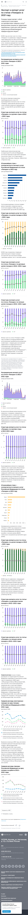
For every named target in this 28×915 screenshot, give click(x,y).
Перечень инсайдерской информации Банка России (12, 878)
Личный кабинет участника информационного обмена (13, 872)
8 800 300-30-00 (6, 851)
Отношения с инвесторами (8, 875)
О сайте (3, 893)
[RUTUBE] (19, 866)
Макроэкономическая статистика (14, 5)
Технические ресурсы (6, 900)
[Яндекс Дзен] (12, 866)
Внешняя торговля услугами (14, 6)
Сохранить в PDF (6, 810)
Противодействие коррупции (8, 898)
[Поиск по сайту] (24, 1)
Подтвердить (6, 911)
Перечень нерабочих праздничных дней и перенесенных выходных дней (11, 888)
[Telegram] (9, 866)
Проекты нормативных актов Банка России (12, 884)
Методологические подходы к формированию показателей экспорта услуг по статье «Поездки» (13, 55)
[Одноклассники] (16, 866)
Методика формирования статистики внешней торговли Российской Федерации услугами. (13, 53)
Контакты (3, 896)
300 (2, 846)
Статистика (5, 5)
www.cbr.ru (10, 907)
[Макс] (23, 866)
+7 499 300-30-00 (6, 856)
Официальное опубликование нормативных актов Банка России (13, 882)
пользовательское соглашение (9, 908)
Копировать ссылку (8, 813)
